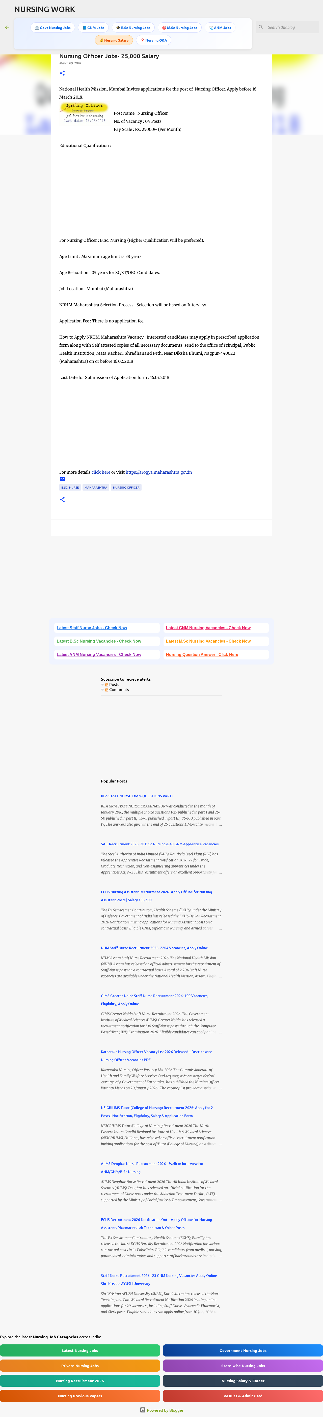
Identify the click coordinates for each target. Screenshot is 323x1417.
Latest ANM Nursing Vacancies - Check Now (99, 654)
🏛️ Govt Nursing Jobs (53, 27)
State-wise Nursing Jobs (243, 1365)
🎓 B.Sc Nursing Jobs (133, 27)
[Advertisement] (161, 201)
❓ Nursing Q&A (153, 40)
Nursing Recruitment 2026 (80, 1380)
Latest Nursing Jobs (80, 1350)
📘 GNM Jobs (93, 27)
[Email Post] (62, 481)
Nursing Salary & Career (243, 1380)
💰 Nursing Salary (114, 40)
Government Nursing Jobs (243, 1350)
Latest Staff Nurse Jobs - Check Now (92, 628)
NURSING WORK (44, 9)
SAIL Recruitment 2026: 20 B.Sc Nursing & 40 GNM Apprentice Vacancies (160, 843)
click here (101, 472)
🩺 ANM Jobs (220, 27)
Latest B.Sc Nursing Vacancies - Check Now (99, 641)
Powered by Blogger (164, 1409)
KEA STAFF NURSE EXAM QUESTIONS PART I (137, 796)
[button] (62, 73)
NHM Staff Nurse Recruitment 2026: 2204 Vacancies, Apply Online (154, 947)
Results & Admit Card (243, 1395)
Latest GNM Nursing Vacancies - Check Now (208, 628)
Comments (118, 689)
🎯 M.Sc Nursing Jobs (179, 27)
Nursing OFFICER (126, 487)
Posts (113, 684)
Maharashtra (96, 487)
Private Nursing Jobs (80, 1365)
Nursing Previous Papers (80, 1395)
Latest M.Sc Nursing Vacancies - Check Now (208, 641)
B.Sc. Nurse (70, 487)
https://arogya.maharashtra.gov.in (159, 472)
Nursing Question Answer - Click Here (202, 654)
